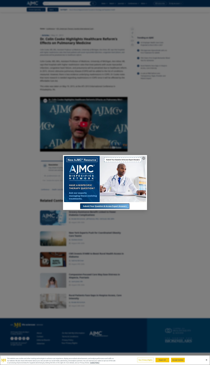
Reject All (162, 360)
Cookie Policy (94, 363)
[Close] (206, 359)
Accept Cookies (177, 360)
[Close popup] (143, 158)
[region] (105, 360)
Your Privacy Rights (145, 360)
